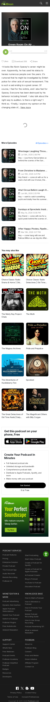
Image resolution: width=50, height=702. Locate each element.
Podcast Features (10, 555)
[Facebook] (17, 688)
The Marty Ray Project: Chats (12, 315)
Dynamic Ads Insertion (12, 605)
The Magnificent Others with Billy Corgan (36, 415)
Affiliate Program (31, 663)
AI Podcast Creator (32, 575)
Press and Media (31, 655)
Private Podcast (9, 566)
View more (25, 107)
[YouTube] (32, 688)
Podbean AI (7, 581)
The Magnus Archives (11, 348)
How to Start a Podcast (34, 598)
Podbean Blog (30, 648)
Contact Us (29, 667)
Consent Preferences (30, 697)
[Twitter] (22, 688)
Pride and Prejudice (34, 348)
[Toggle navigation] (47, 3)
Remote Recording (10, 577)
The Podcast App (10, 570)
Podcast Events (9, 655)
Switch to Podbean (10, 619)
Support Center (9, 644)
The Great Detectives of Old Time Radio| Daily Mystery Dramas (12, 416)
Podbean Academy (10, 659)
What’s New (7, 648)
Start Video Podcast (33, 559)
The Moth (30, 314)
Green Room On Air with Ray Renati (22, 44)
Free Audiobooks (9, 626)
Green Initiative (31, 659)
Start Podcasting (31, 555)
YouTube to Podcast (33, 583)
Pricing (5, 558)
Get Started (25, 485)
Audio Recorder (9, 573)
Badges (6, 669)
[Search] (41, 3)
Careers (28, 652)
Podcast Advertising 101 (34, 626)
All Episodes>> (42, 143)
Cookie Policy (30, 693)
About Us (28, 644)
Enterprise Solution (10, 562)
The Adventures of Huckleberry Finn (10, 381)
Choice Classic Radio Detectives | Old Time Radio (35, 281)
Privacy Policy (16, 693)
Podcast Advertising (11, 601)
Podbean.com (33, 701)
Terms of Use (12, 697)
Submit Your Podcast (11, 615)
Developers (7, 677)
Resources (7, 673)
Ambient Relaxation (10, 630)
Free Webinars (8, 652)
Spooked (30, 380)
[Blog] (27, 688)
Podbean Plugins (9, 622)
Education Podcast (32, 586)
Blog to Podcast (31, 579)
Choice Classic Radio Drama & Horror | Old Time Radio (11, 281)
